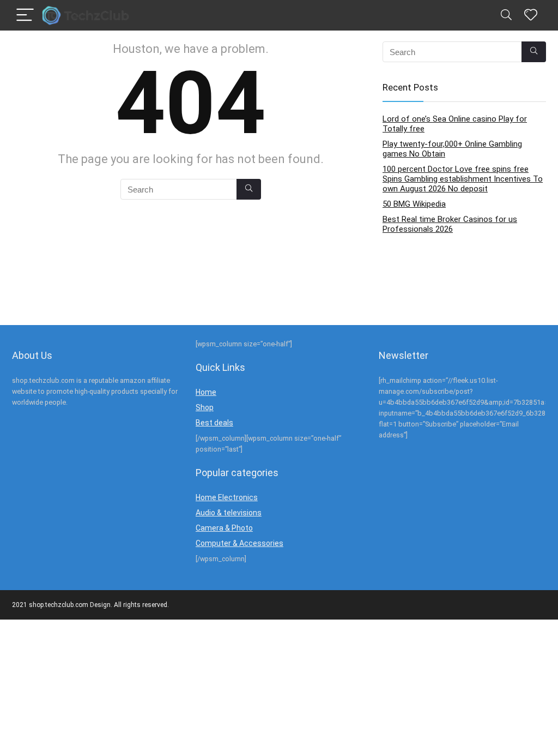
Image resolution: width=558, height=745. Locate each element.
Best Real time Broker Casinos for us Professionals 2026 (450, 224)
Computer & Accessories (239, 543)
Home (206, 392)
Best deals (214, 422)
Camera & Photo (224, 528)
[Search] (506, 15)
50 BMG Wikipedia (414, 204)
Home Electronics (227, 497)
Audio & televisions (229, 512)
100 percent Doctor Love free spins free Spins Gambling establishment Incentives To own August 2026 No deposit (463, 179)
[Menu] (25, 15)
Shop (205, 407)
